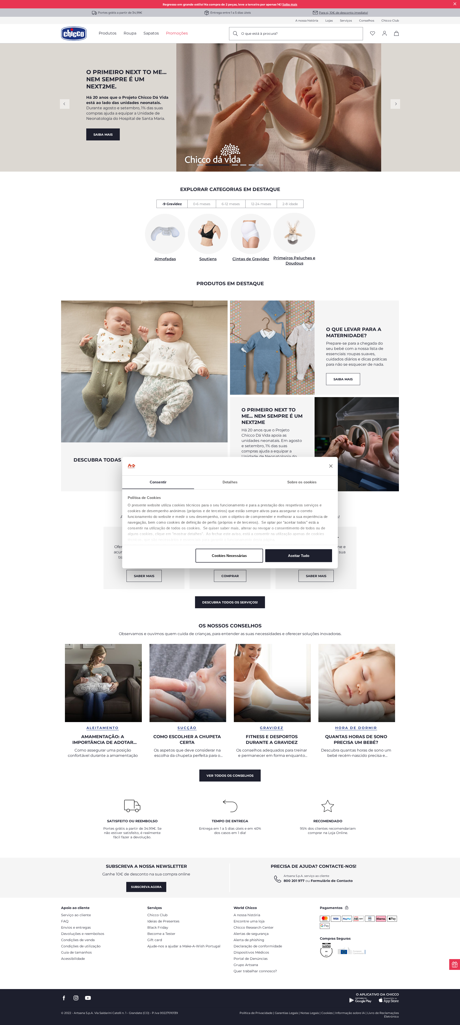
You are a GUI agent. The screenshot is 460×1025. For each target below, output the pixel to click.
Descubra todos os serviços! (230, 602)
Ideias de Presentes (163, 921)
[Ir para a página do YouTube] (88, 998)
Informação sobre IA (350, 1013)
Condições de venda (78, 940)
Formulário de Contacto (332, 881)
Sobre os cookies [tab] (302, 482)
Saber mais (316, 576)
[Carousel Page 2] (209, 165)
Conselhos (366, 20)
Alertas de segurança (251, 934)
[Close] (455, 4)
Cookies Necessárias (229, 555)
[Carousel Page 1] (200, 165)
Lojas (329, 20)
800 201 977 (294, 881)
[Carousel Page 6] (260, 165)
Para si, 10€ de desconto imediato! (343, 12)
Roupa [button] (130, 33)
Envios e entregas (76, 927)
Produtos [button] (107, 33)
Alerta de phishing (249, 940)
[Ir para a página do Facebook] (64, 998)
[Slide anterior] (64, 104)
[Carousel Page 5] (252, 165)
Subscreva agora (146, 887)
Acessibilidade (73, 958)
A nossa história (306, 20)
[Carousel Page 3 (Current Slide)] (226, 165)
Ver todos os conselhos (230, 775)
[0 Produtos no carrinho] (395, 37)
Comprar (102, 125)
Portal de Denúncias (251, 958)
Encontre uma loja (249, 921)
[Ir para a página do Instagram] (76, 998)
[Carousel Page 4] (243, 165)
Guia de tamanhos (76, 952)
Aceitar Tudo (298, 555)
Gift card (154, 940)
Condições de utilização (81, 946)
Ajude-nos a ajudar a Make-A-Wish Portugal (183, 946)
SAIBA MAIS (343, 379)
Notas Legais (309, 1013)
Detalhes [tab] (230, 482)
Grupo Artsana (246, 965)
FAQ (65, 921)
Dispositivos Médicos (251, 952)
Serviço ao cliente (76, 915)
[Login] (384, 33)
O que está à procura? (259, 33)
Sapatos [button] (151, 33)
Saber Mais (144, 576)
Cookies (327, 1013)
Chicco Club (390, 20)
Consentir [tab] (158, 482)
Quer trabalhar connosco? (255, 971)
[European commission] (351, 950)
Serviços (346, 20)
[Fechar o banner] (331, 466)
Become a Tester (161, 934)
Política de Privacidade (256, 1013)
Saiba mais (289, 4)
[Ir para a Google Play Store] (360, 1000)
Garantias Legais (286, 1013)
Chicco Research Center (254, 927)
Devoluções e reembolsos (82, 934)
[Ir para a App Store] (389, 1000)
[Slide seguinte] (395, 104)
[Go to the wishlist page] (372, 33)
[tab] (171, 204)
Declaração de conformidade (258, 946)
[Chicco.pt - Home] (73, 33)
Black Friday (157, 927)
